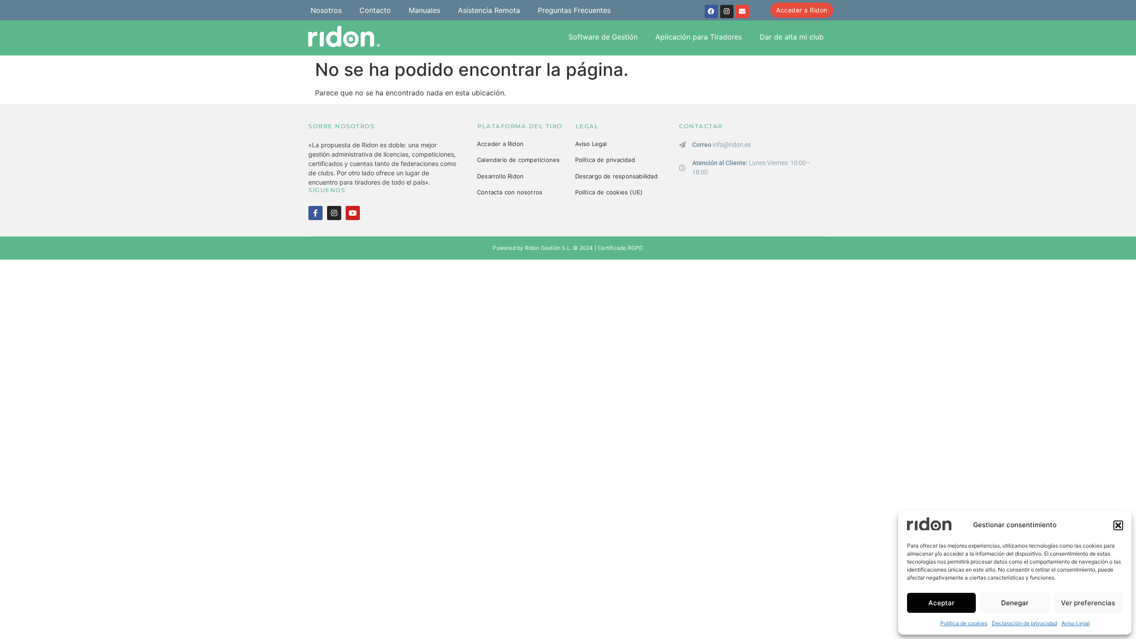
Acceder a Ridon (500, 143)
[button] (1118, 525)
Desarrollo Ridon (500, 176)
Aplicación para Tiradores (698, 36)
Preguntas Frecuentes (574, 10)
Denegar (1015, 603)
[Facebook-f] (315, 213)
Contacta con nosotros (509, 192)
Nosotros (326, 10)
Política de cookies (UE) (609, 192)
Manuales (424, 10)
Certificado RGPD (620, 248)
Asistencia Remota (489, 10)
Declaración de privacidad (1024, 623)
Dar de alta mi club (792, 36)
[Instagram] (727, 11)
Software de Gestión (603, 36)
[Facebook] (711, 11)
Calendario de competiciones (518, 159)
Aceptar (941, 603)
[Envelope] (742, 11)
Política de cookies (963, 623)
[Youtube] (353, 213)
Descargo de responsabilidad (616, 176)
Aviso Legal (1075, 623)
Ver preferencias (1088, 603)
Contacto (375, 10)
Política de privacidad (605, 159)
